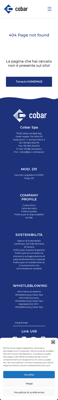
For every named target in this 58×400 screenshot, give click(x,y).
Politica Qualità (29, 211)
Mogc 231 (29, 178)
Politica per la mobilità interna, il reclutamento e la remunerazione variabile (29, 265)
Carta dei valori (29, 208)
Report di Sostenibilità (29, 241)
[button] (53, 341)
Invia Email (21, 322)
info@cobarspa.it (33, 149)
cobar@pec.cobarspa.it (31, 152)
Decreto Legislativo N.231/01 (29, 175)
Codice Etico (29, 205)
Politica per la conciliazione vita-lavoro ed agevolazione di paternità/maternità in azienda (29, 256)
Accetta (29, 374)
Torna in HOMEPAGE (29, 81)
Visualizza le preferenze (29, 392)
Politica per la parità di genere (29, 250)
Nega (29, 383)
